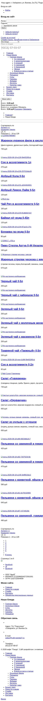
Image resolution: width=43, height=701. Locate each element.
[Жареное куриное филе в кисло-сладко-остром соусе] (8, 136)
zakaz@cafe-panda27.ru (14, 638)
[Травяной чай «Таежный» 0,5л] (13, 346)
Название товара (8, 129)
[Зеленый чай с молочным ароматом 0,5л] (13, 318)
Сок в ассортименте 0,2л (17, 364)
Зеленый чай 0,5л (12, 308)
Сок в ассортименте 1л (16, 162)
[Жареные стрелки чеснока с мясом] (16, 255)
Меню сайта (6, 99)
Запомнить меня (10, 26)
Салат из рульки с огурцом (19, 421)
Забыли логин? (11, 34)
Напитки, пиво (15, 685)
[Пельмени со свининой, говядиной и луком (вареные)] (15, 511)
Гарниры (8, 612)
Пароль (4, 23)
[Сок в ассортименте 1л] (16, 157)
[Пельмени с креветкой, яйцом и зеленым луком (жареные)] (16, 493)
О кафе (8, 591)
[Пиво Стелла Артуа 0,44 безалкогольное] (8, 241)
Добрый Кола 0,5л (13, 176)
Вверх (3, 699)
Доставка (9, 693)
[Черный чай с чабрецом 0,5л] (13, 290)
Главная (8, 115)
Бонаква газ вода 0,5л (15, 231)
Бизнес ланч (10, 687)
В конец (8, 555)
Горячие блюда (11, 604)
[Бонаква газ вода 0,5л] (16, 227)
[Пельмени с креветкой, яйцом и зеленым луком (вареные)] (16, 475)
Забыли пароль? (12, 32)
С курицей (18, 663)
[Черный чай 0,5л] (13, 276)
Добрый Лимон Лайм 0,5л (18, 189)
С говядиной (19, 665)
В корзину (18, 109)
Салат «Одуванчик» (14, 400)
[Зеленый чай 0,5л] (13, 304)
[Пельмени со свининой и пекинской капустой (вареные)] (16, 439)
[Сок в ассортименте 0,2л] (18, 360)
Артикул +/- (5, 127)
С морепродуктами (22, 661)
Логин (3, 21)
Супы (7, 608)
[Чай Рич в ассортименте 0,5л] (5, 199)
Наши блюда (10, 655)
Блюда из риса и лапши (23, 671)
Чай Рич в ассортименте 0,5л (20, 203)
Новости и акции (12, 589)
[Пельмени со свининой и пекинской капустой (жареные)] (16, 457)
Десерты (8, 610)
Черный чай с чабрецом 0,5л (20, 295)
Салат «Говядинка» (13, 378)
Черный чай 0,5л (12, 281)
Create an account (8, 38)
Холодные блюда (12, 606)
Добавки (13, 681)
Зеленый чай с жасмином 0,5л (21, 336)
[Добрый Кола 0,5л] (16, 171)
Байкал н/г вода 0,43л (15, 217)
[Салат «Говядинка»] (10, 374)
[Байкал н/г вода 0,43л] (16, 213)
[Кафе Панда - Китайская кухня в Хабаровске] (20, 40)
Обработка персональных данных (19, 595)
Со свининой (19, 659)
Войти (7, 10)
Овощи (17, 669)
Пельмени (9, 614)
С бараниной (19, 667)
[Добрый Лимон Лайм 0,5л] (16, 185)
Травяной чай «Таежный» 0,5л (21, 350)
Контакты (9, 593)
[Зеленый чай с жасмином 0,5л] (13, 332)
